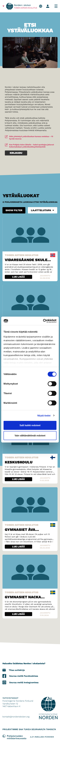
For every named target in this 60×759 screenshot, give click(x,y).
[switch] (52, 383)
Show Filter (14, 210)
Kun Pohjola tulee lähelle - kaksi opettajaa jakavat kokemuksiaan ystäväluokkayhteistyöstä (31, 146)
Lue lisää (18, 276)
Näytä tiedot (43, 415)
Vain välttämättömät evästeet (30, 435)
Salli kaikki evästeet (30, 425)
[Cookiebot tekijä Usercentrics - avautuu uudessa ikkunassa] (43, 321)
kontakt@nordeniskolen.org (15, 716)
